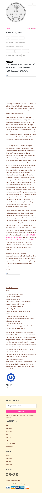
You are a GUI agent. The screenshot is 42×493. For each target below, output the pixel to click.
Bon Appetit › (14, 38)
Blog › (7, 38)
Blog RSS (17, 474)
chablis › (22, 38)
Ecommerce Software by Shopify (15, 484)
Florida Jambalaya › (20, 42)
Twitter (7, 474)
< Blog (8, 28)
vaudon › (18, 55)
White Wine (9, 464)
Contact (8, 440)
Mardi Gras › (19, 46)
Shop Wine (9, 428)
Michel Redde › (10, 51)
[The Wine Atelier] (16, 12)
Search (8, 455)
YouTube (13, 474)
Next (33, 28)
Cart (34, 4)
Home (7, 425)
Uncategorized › (10, 55)
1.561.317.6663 (10, 443)
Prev (29, 28)
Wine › (24, 55)
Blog (7, 434)
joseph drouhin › (10, 46)
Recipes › (18, 51)
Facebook (10, 474)
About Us (8, 437)
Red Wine (8, 461)
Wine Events (9, 446)
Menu (30, 4)
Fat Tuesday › (9, 42)
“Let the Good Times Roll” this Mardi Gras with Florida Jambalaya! (20, 67)
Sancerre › (25, 51)
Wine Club (9, 431)
